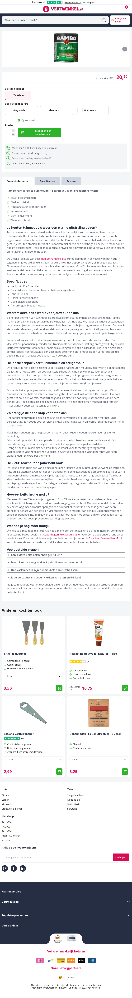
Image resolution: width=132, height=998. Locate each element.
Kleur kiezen (8, 840)
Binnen (5, 795)
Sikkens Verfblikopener (19, 733)
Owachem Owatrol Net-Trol (105, 538)
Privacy (62, 987)
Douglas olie (73, 799)
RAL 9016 (7, 831)
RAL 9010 (7, 822)
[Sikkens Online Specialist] (72, 938)
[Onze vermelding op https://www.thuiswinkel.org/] (59, 939)
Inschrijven (120, 857)
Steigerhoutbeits (75, 795)
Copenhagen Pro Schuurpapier (62, 534)
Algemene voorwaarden (44, 987)
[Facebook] (14, 868)
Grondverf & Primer (12, 808)
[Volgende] (124, 49)
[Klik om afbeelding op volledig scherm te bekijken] (66, 49)
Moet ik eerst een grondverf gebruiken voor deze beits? (46, 562)
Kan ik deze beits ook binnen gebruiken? (36, 555)
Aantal (9, 125)
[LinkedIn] (23, 868)
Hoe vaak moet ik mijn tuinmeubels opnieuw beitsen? (44, 570)
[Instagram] (5, 868)
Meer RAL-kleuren (11, 835)
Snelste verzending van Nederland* (31, 158)
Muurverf (6, 804)
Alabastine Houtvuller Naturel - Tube (93, 653)
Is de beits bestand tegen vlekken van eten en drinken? (46, 577)
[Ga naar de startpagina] (63, 9)
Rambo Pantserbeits (53, 258)
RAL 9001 (7, 826)
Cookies (73, 987)
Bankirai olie (73, 804)
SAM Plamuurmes (15, 653)
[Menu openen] (4, 9)
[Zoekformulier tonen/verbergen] (104, 20)
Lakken (5, 799)
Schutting (72, 808)
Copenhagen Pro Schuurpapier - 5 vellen (96, 733)
